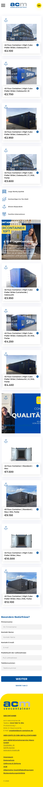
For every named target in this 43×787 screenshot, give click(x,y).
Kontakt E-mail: (7, 642)
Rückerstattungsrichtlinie (14, 773)
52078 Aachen (9, 748)
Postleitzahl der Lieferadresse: (13, 653)
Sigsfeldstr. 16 (8, 745)
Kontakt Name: (7, 632)
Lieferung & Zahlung (12, 763)
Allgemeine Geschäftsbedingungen (18, 770)
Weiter (21, 679)
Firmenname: (7, 622)
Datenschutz (8, 760)
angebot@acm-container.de (21, 731)
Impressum (8, 757)
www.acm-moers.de (11, 750)
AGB (5, 767)
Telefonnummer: (8, 663)
